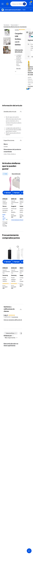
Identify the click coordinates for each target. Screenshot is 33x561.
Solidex (17, 29)
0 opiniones (15, 317)
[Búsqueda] (24, 3)
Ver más (18, 68)
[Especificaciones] (21, 140)
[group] (24, 29)
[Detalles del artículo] (21, 111)
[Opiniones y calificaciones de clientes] (21, 308)
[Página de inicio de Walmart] (7, 3)
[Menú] (2, 3)
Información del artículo (12, 105)
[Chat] (29, 550)
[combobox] (18, 3)
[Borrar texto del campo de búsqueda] (22, 3)
